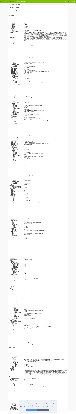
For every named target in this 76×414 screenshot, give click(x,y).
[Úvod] (9, 4)
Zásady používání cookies (24, 408)
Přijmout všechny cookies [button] (31, 410)
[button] (68, 1)
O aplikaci (23, 1)
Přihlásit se (73, 1)
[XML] (66, 4)
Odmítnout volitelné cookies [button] (43, 410)
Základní (12, 4)
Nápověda (18, 1)
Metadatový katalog (10, 1)
